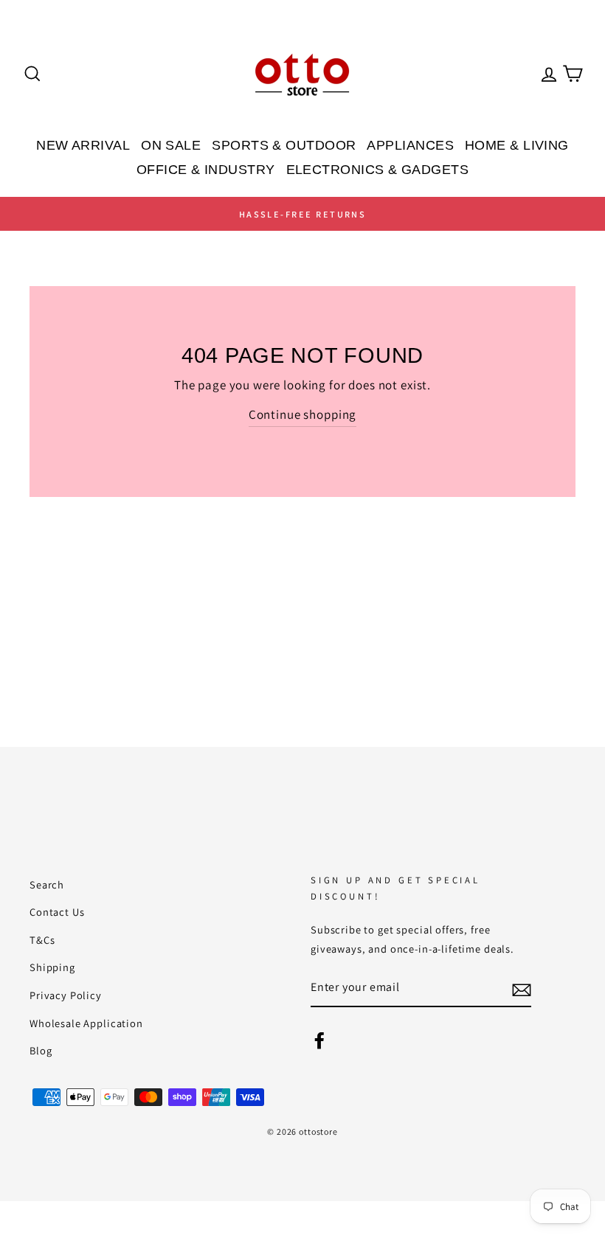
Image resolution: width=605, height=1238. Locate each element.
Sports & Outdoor (284, 145)
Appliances (410, 145)
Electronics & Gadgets (377, 169)
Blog (41, 1050)
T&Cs (42, 940)
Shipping (52, 967)
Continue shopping (302, 414)
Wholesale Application (86, 1023)
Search (47, 884)
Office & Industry (205, 169)
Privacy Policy (66, 995)
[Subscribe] (521, 989)
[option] (302, 213)
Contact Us (57, 912)
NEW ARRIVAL (83, 145)
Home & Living (517, 145)
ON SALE (171, 145)
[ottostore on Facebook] (319, 1039)
